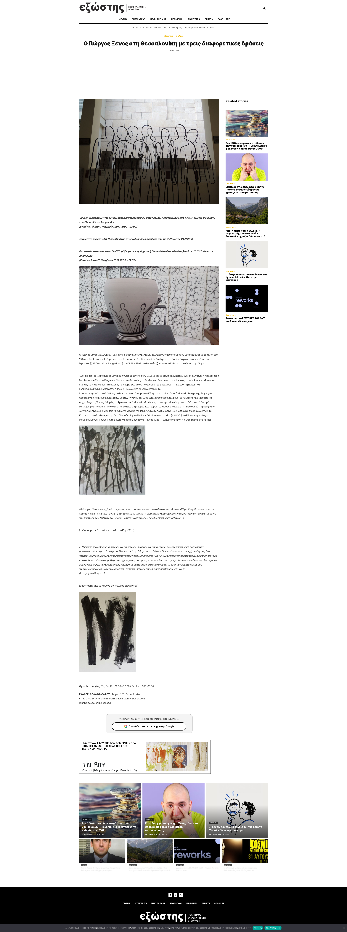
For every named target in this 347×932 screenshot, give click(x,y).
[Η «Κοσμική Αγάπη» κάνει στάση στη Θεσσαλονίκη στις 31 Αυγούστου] (245, 851)
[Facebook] (170, 895)
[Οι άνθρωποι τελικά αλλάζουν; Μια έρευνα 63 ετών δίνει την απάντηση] (247, 254)
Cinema (84, 865)
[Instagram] (175, 895)
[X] (181, 895)
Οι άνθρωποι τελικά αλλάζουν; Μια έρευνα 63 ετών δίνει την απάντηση (247, 277)
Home (135, 27)
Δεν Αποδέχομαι (273, 928)
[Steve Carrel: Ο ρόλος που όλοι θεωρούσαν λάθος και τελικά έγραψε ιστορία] (102, 851)
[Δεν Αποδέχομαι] (343, 928)
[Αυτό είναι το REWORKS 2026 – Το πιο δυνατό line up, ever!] (247, 298)
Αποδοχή (258, 928)
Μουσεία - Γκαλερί (161, 27)
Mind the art (145, 27)
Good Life (230, 184)
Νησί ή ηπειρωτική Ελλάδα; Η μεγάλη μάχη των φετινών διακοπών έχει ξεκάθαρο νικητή (245, 233)
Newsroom (231, 140)
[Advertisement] (173, 79)
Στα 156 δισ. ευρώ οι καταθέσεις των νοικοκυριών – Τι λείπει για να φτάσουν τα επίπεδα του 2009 (246, 146)
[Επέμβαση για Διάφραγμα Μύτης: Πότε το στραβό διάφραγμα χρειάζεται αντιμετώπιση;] (247, 167)
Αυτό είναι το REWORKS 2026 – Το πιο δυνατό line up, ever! (246, 319)
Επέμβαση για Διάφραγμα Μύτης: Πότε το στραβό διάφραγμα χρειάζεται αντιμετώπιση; (245, 190)
